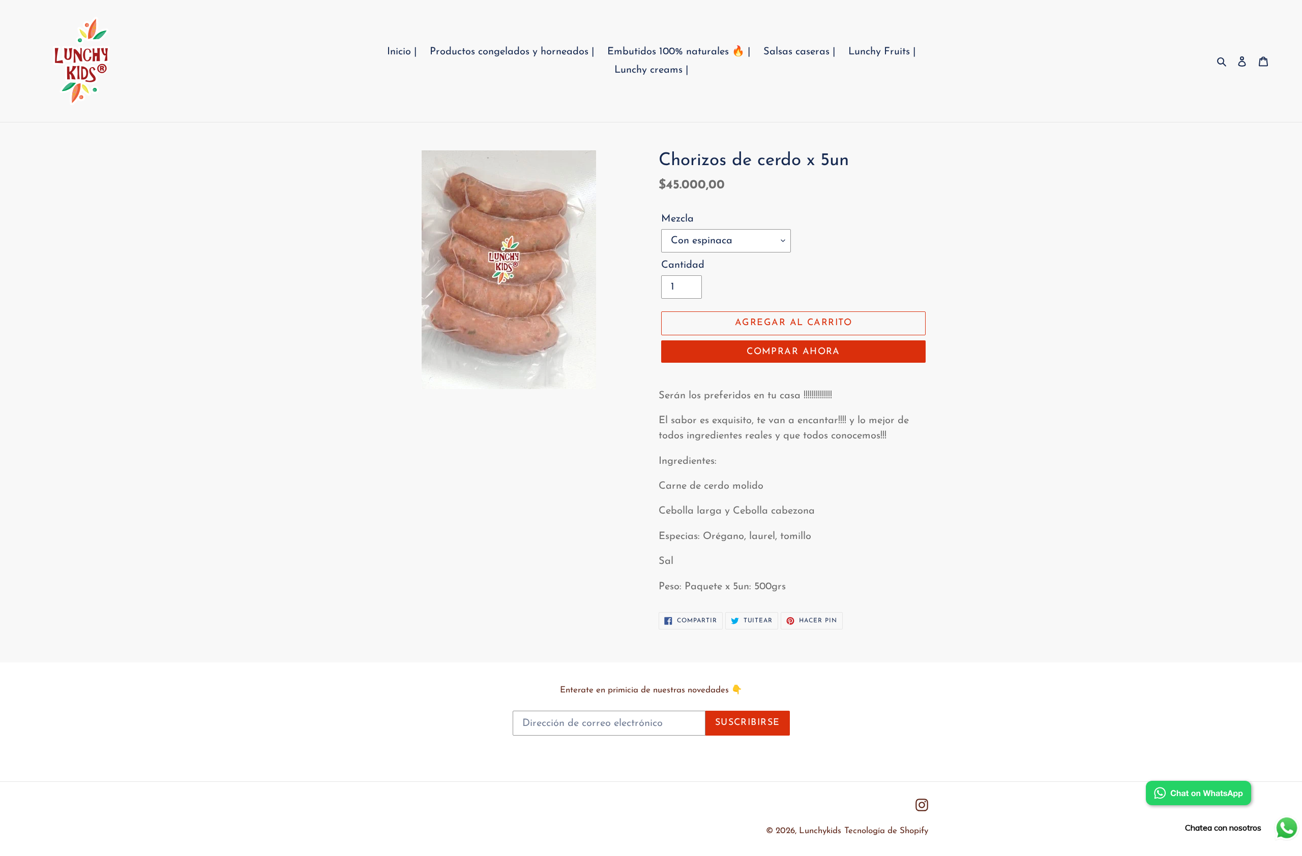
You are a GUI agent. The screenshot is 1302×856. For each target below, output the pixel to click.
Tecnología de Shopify (886, 831)
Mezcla (677, 219)
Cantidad (682, 265)
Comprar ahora (793, 352)
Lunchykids (820, 831)
